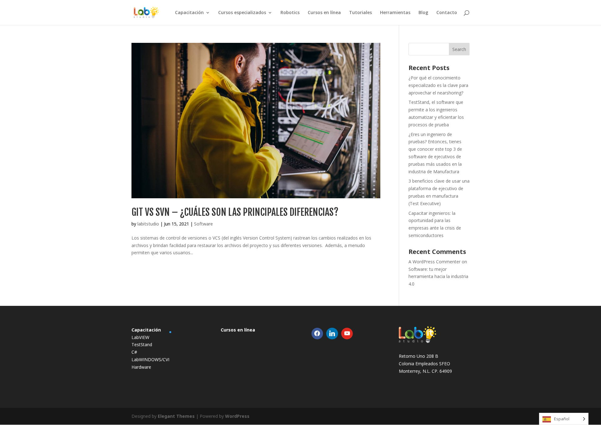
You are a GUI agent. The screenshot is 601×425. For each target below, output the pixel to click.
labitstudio (148, 224)
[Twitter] (332, 333)
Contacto (446, 12)
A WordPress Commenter (434, 262)
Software (203, 224)
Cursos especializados (242, 12)
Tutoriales (360, 12)
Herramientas (395, 12)
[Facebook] (317, 333)
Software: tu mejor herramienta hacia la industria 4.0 (438, 276)
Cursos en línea (324, 12)
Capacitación (189, 12)
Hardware (141, 367)
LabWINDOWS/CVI (150, 359)
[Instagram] (347, 333)
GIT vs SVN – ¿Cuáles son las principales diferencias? (234, 212)
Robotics (290, 12)
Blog (423, 12)
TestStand (141, 344)
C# (134, 352)
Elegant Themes (176, 416)
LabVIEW (140, 337)
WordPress (237, 416)
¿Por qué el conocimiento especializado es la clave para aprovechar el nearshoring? (438, 85)
